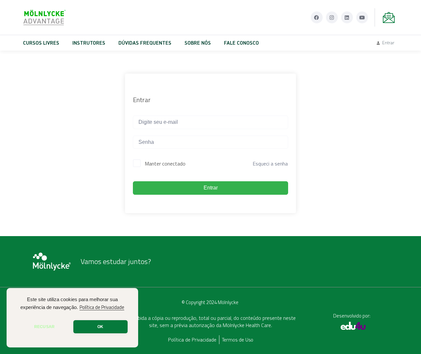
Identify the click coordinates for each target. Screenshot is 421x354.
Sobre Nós (198, 42)
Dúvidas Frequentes (144, 42)
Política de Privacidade (102, 307)
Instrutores (88, 42)
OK (100, 326)
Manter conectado (165, 163)
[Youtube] (362, 17)
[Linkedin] (347, 17)
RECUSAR (44, 326)
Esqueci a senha (270, 163)
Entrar (211, 187)
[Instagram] (332, 17)
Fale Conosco (241, 42)
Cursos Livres (41, 42)
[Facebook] (317, 17)
